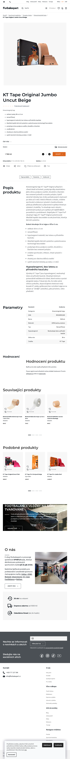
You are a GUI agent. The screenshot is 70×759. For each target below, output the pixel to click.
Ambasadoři (33, 2)
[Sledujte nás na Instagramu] (47, 656)
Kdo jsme (48, 673)
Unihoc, (24, 574)
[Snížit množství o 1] (43, 154)
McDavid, (8, 577)
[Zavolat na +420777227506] (11, 2)
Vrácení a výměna (51, 700)
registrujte (42, 374)
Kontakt (48, 676)
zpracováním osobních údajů (54, 648)
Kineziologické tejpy (58, 311)
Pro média (49, 682)
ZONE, (30, 574)
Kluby (39, 2)
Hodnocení (46, 177)
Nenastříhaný (60, 327)
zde (25, 750)
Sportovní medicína (51, 737)
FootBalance (10, 579)
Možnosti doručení (62, 147)
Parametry (36, 177)
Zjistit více (11, 586)
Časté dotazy (49, 691)
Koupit (58, 154)
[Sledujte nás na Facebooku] (42, 656)
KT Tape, (26, 577)
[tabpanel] (13, 412)
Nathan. (19, 579)
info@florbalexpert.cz (13, 676)
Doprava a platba (50, 697)
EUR (66, 2)
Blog (28, 2)
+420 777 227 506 (12, 672)
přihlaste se (29, 374)
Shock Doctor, (17, 577)
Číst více (6, 141)
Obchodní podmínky (51, 703)
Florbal (48, 734)
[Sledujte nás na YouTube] (59, 656)
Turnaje (51, 2)
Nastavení (11, 755)
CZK (62, 2)
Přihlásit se (36, 643)
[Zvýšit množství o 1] (49, 154)
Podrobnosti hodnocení (21, 106)
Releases (44, 2)
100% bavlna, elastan (58, 323)
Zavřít (6, 169)
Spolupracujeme (50, 679)
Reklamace (49, 694)
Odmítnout (47, 745)
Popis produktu (25, 177)
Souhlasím (58, 745)
